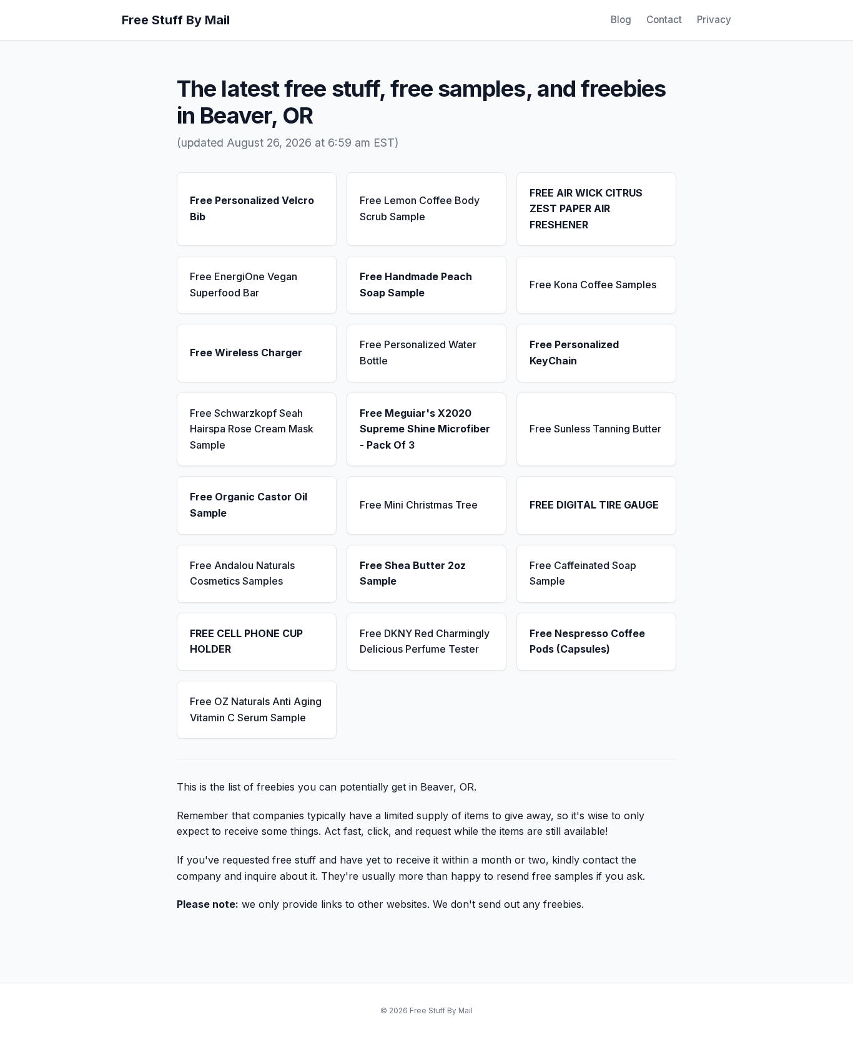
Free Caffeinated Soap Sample (583, 573)
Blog (621, 20)
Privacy (714, 20)
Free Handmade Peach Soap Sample (416, 284)
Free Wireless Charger (246, 352)
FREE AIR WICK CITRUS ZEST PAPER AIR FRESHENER (586, 209)
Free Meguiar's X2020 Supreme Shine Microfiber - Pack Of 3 (425, 429)
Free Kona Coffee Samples (593, 284)
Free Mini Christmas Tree (419, 505)
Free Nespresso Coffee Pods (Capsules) (587, 641)
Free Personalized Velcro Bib (252, 208)
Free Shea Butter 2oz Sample (413, 573)
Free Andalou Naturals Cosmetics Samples (242, 573)
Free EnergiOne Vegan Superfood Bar (243, 284)
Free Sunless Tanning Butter (595, 428)
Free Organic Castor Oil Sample (248, 504)
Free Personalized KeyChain (574, 352)
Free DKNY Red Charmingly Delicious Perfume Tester (425, 641)
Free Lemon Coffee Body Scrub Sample (420, 208)
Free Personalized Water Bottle (418, 352)
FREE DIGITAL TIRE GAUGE (594, 505)
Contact (664, 20)
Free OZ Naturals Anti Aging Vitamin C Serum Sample (256, 709)
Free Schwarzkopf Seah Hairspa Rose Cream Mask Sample (251, 429)
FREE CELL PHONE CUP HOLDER (246, 641)
